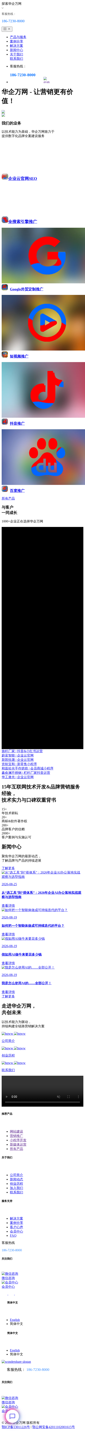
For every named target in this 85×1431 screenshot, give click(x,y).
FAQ (13, 1235)
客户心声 (16, 1227)
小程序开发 (18, 1140)
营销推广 (16, 1136)
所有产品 (16, 1149)
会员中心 (16, 1231)
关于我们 (16, 54)
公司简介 (16, 1175)
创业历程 (16, 1183)
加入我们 (16, 1188)
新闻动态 (16, 1179)
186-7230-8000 (37, 1370)
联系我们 (16, 58)
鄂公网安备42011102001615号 (53, 1427)
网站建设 (16, 1131)
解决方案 (16, 45)
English (15, 1320)
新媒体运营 (18, 1144)
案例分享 (16, 41)
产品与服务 (18, 37)
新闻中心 (16, 50)
